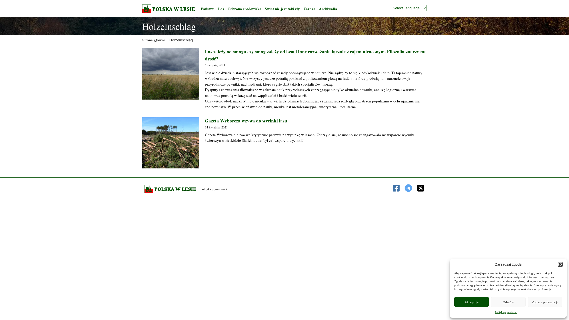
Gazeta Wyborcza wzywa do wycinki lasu (246, 120)
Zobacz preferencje (545, 302)
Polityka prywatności (506, 312)
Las (221, 9)
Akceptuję (472, 302)
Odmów (508, 302)
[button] (560, 264)
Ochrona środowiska (244, 9)
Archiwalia (328, 9)
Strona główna (154, 39)
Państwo (207, 9)
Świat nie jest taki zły (282, 9)
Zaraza (309, 9)
